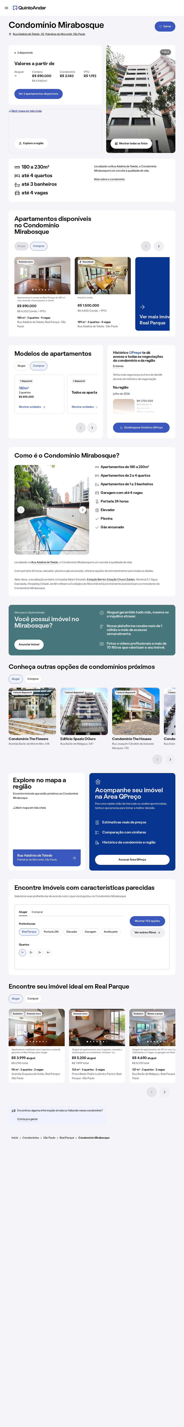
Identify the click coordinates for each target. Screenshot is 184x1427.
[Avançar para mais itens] (82, 509)
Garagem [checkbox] (90, 932)
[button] (42, 294)
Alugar (21, 246)
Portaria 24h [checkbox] (51, 932)
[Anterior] (146, 246)
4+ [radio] (48, 952)
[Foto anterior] (20, 275)
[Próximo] (159, 246)
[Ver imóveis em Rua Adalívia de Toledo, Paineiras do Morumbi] (25, 111)
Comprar (38, 246)
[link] (147, 921)
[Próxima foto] (64, 275)
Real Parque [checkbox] (29, 932)
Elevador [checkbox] (71, 932)
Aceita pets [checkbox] (111, 932)
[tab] (23, 912)
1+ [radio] (22, 952)
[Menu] (6, 7)
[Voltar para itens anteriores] (20, 509)
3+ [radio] (39, 952)
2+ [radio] (31, 952)
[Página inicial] (29, 8)
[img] (32, 711)
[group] (42, 294)
